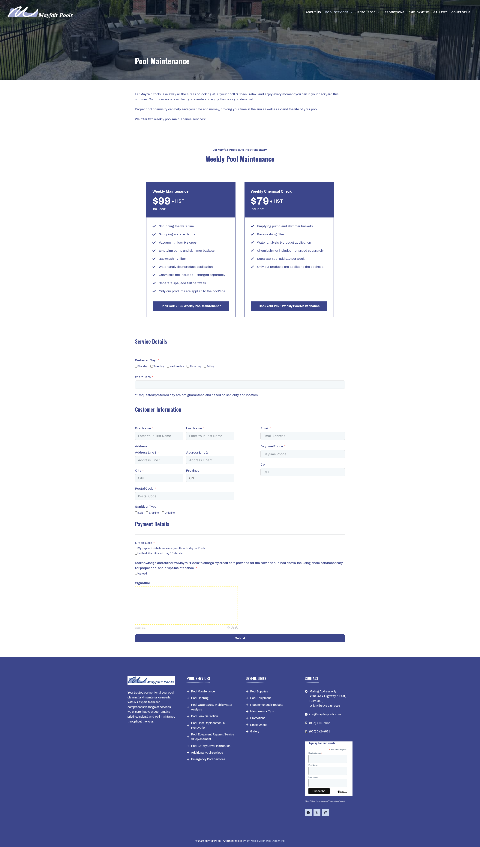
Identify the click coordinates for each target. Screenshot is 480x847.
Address (141, 446)
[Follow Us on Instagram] (325, 812)
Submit (240, 638)
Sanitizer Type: (146, 506)
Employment (419, 12)
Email (264, 428)
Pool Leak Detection (204, 716)
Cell (263, 464)
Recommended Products (266, 704)
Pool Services (336, 12)
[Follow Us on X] (317, 812)
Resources (366, 12)
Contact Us (460, 12)
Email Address (315, 753)
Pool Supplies (259, 691)
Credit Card (143, 543)
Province (193, 470)
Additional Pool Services (207, 752)
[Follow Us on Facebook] (308, 812)
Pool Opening (200, 698)
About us (313, 12)
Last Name (194, 428)
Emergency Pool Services (208, 759)
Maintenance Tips (262, 711)
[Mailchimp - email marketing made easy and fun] (342, 793)
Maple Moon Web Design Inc (268, 840)
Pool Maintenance (203, 691)
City (138, 470)
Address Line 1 (145, 452)
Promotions (394, 12)
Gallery (440, 12)
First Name (143, 428)
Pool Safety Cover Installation (210, 745)
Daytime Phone (271, 446)
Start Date (143, 377)
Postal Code (144, 488)
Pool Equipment (260, 698)
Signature (142, 583)
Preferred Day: (146, 360)
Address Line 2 (197, 452)
